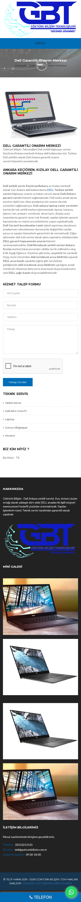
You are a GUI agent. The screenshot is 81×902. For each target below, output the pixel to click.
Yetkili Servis (12, 402)
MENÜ (40, 43)
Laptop (9, 419)
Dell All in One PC (15, 411)
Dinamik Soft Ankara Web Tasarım (47, 883)
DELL (50, 189)
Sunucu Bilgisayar (16, 427)
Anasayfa (20, 65)
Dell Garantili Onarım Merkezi (47, 65)
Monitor (9, 435)
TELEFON (43, 897)
